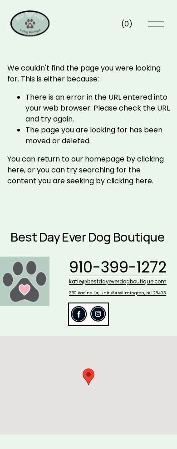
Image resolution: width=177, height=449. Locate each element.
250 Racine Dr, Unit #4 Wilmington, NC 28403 (117, 293)
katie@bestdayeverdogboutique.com (118, 282)
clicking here (129, 181)
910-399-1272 (118, 267)
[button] (88, 377)
